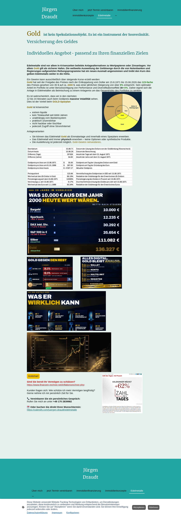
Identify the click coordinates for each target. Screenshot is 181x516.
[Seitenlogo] (49, 22)
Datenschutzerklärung (37, 513)
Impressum (57, 513)
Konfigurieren (72, 513)
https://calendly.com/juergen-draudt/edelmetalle (52, 410)
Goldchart (33, 376)
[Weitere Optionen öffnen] (116, 15)
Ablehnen (153, 507)
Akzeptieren (139, 507)
